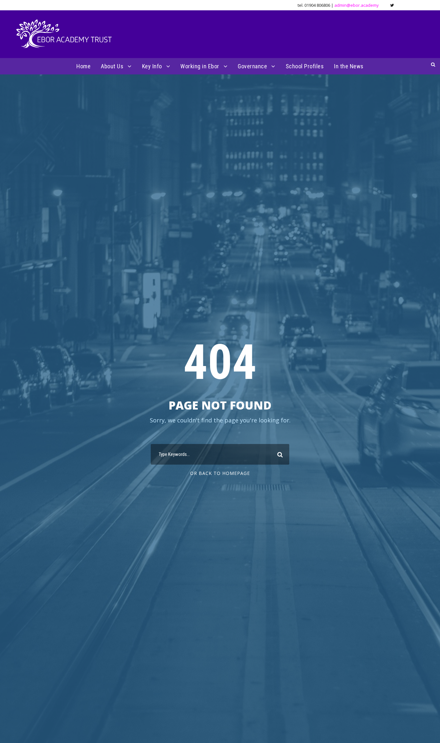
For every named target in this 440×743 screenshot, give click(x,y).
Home (83, 66)
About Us (112, 66)
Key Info (152, 66)
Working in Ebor (199, 66)
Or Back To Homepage (220, 473)
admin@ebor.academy (356, 5)
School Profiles (305, 66)
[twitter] (392, 5)
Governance (252, 66)
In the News (349, 66)
